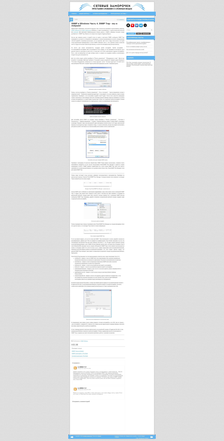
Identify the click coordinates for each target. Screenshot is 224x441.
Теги (138, 33)
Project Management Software (142, 438)
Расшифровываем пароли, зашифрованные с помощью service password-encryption (138, 43)
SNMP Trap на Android (77, 351)
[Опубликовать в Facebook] (77, 344)
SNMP (83, 30)
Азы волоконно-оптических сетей (135, 49)
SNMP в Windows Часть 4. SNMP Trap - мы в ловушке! (94, 25)
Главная (74, 13)
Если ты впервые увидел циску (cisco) (136, 46)
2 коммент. (121, 19)
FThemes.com (122, 436)
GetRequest (77, 30)
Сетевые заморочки (87, 436)
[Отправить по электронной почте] (72, 344)
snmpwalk (75, 32)
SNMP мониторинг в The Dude (80, 353)
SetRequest (88, 30)
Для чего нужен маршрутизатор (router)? (137, 52)
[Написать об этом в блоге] (74, 344)
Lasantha (135, 436)
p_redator (81, 366)
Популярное (131, 33)
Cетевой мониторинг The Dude (80, 356)
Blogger (99, 436)
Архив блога (146, 33)
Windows (86, 341)
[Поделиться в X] (75, 344)
